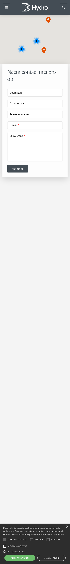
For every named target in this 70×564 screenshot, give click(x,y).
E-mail (13, 125)
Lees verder (58, 534)
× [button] (67, 527)
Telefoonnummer (19, 114)
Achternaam (17, 103)
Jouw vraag (16, 136)
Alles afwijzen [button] (51, 558)
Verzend (17, 168)
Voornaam (16, 92)
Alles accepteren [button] (19, 558)
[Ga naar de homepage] (35, 7)
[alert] (35, 544)
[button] (48, 20)
